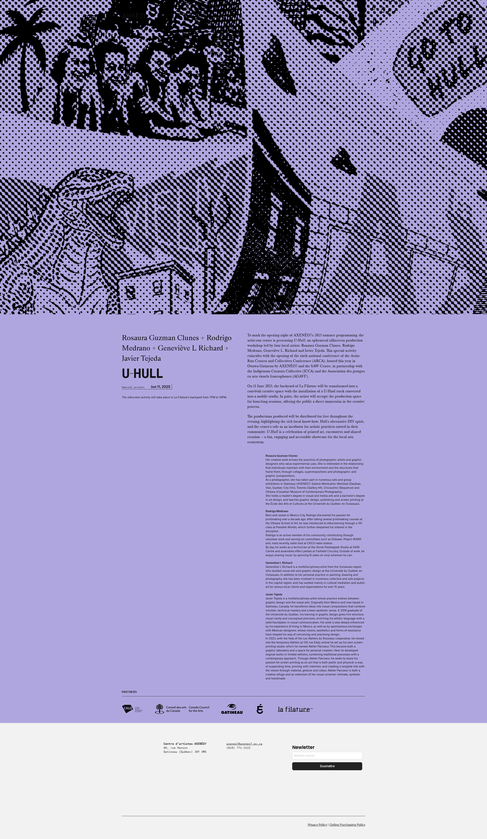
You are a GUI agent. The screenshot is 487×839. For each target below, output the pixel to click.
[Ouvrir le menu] (362, 15)
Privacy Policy (317, 824)
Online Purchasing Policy (347, 824)
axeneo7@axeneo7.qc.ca (244, 743)
